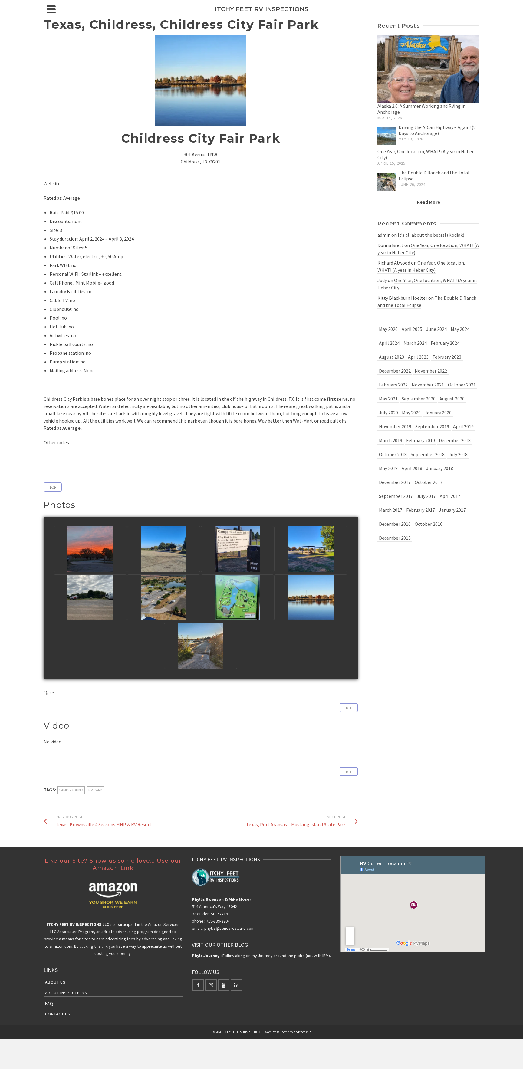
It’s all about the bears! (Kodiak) (431, 235)
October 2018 (393, 454)
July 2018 (458, 454)
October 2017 (428, 482)
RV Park (95, 790)
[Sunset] (90, 549)
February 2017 (420, 510)
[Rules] (237, 549)
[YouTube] (223, 985)
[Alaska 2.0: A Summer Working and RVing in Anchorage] (428, 67)
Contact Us (58, 1014)
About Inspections (66, 992)
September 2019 (432, 426)
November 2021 (428, 385)
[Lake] (311, 597)
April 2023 (418, 357)
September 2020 (419, 399)
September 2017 (396, 496)
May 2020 (411, 413)
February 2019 (420, 440)
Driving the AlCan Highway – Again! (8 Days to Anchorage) (437, 130)
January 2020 (438, 413)
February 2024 (445, 343)
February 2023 (447, 357)
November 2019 (395, 426)
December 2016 (395, 524)
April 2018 (412, 468)
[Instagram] (211, 985)
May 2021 (388, 399)
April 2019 (463, 426)
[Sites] (163, 549)
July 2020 (388, 413)
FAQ (49, 1003)
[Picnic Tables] (311, 549)
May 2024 (460, 329)
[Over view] (163, 597)
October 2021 (462, 385)
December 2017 (395, 482)
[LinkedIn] (236, 985)
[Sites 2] (90, 597)
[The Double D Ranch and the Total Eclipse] (386, 180)
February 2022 (393, 385)
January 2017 (452, 510)
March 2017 (390, 510)
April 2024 (389, 343)
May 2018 (388, 468)
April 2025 (412, 329)
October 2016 (428, 524)
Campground (71, 790)
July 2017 (426, 496)
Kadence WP (302, 1032)
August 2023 (391, 357)
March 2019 (390, 440)
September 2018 (428, 454)
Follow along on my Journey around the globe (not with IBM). (261, 955)
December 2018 (455, 440)
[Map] (237, 597)
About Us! (56, 982)
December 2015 (395, 538)
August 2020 (452, 399)
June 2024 (436, 329)
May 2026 (388, 329)
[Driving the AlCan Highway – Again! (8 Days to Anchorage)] (386, 134)
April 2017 (450, 496)
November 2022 (431, 371)
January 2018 (439, 468)
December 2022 (395, 371)
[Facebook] (198, 985)
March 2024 (415, 343)
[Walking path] (200, 646)
